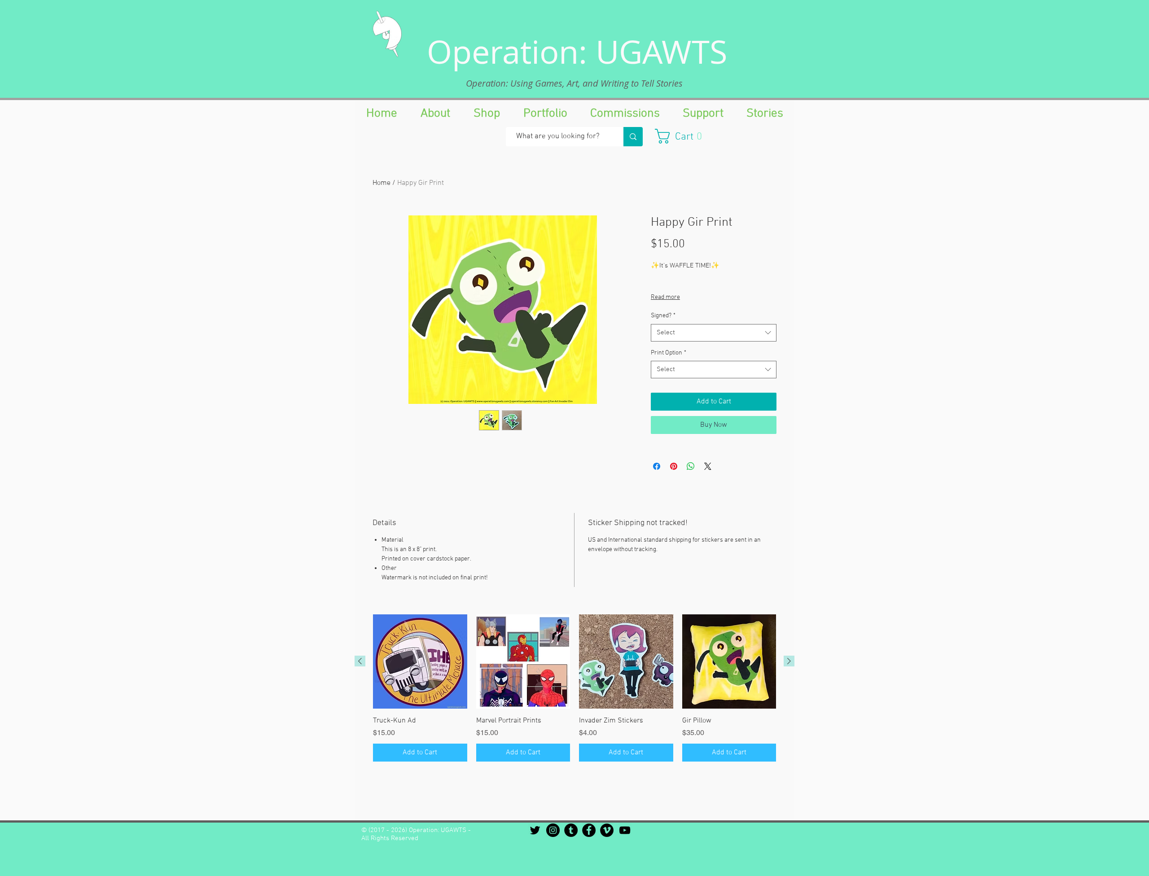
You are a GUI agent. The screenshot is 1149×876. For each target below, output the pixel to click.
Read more (665, 297)
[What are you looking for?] (633, 136)
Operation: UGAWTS (577, 51)
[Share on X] (707, 466)
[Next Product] (789, 661)
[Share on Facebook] (656, 466)
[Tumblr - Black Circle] (571, 830)
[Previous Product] (360, 661)
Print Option (668, 353)
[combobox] (713, 333)
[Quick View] (420, 661)
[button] (683, 136)
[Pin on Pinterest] (673, 466)
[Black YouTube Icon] (625, 830)
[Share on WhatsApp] (690, 466)
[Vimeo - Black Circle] (607, 830)
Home (381, 183)
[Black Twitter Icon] (535, 830)
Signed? (663, 316)
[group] (574, 688)
